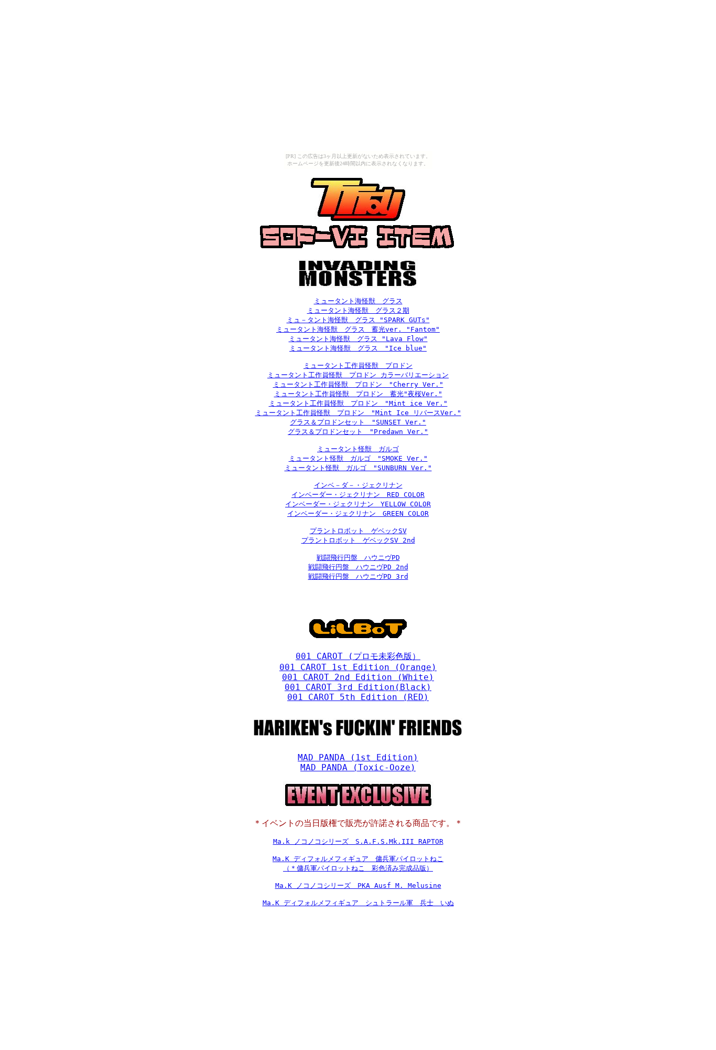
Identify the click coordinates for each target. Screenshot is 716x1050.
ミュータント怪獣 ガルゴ (358, 449)
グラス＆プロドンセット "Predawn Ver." (358, 432)
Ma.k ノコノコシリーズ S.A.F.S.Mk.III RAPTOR (358, 841)
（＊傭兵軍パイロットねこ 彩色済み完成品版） (358, 868)
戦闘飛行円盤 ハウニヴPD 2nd (358, 567)
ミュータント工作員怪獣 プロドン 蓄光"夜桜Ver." (358, 394)
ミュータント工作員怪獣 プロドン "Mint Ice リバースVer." (358, 413)
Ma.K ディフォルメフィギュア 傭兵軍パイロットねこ (358, 859)
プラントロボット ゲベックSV (358, 531)
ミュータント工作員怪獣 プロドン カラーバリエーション (358, 375)
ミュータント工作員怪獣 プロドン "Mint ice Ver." (358, 403)
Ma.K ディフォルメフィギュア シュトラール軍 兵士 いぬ (358, 903)
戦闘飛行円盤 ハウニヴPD (358, 557)
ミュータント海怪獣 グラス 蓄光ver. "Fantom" (358, 329)
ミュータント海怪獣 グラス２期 (358, 310)
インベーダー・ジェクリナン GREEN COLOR (358, 513)
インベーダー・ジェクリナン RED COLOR (358, 495)
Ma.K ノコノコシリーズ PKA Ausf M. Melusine (358, 885)
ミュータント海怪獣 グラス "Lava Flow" (358, 339)
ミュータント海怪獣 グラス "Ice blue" (358, 348)
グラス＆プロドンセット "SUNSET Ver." (358, 422)
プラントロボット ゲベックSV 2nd (358, 540)
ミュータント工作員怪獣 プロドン (358, 365)
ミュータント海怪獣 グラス (358, 301)
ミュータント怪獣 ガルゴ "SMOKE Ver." (358, 458)
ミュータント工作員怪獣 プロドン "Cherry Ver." (358, 384)
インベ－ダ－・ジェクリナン (358, 485)
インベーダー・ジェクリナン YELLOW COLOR (358, 504)
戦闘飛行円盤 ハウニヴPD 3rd (358, 576)
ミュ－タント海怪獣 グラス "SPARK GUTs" (358, 320)
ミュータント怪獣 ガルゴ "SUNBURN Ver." (358, 468)
